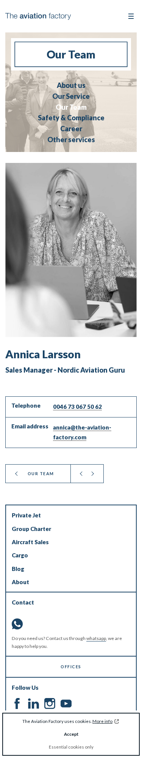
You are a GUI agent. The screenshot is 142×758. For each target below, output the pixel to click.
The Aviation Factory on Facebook (17, 703)
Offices (71, 666)
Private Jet (26, 515)
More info (102, 721)
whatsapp (96, 638)
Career (71, 129)
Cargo (20, 555)
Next (92, 473)
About (20, 581)
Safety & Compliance (71, 118)
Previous (81, 473)
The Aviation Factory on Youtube (66, 703)
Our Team (71, 107)
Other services (71, 140)
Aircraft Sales (30, 542)
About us (71, 85)
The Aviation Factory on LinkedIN (33, 703)
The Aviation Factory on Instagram (49, 703)
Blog (18, 568)
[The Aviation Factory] (38, 16)
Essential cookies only (71, 746)
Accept (71, 734)
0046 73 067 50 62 (77, 406)
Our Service (71, 96)
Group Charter (31, 528)
